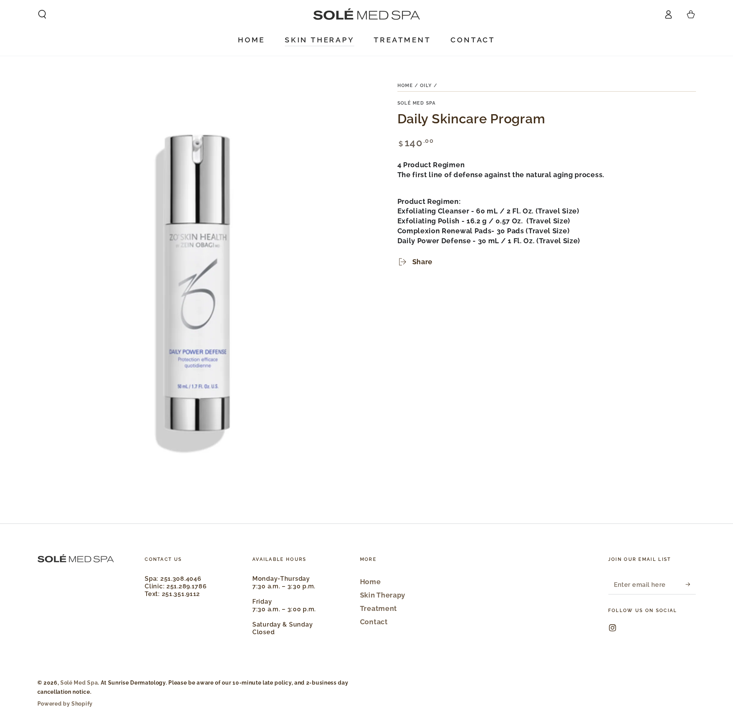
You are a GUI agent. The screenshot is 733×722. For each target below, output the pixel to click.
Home (405, 85)
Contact (374, 622)
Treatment (378, 608)
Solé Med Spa (416, 103)
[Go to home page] (366, 14)
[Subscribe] (691, 584)
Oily (426, 85)
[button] (42, 14)
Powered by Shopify (65, 704)
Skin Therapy (382, 595)
